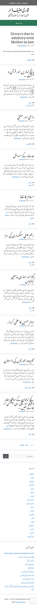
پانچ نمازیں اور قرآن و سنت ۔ (21, 73)
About (19, 2)
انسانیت (32, 481)
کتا (31, 310)
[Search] (6, 456)
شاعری (32, 510)
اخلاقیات (29, 59)
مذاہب (32, 529)
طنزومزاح (31, 514)
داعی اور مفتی (25, 116)
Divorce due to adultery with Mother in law (22, 36)
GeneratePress (20, 601)
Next (21, 444)
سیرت (32, 506)
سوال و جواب (30, 503)
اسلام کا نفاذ (27, 196)
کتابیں (32, 521)
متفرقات (31, 525)
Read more (24, 96)
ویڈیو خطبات (30, 536)
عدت (30, 185)
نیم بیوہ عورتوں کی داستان (19, 359)
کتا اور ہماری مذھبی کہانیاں (22, 278)
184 (26, 444)
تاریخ (30, 348)
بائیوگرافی (31, 484)
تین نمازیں (29, 105)
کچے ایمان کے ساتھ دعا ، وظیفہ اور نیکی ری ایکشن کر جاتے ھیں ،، (18, 402)
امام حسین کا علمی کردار (20, 321)
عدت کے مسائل (23, 154)
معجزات (32, 532)
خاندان (32, 495)
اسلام (30, 102)
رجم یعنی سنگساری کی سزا (19, 234)
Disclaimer (12, 2)
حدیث (32, 492)
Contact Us (25, 2)
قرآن (32, 518)
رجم (31, 264)
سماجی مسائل (28, 387)
